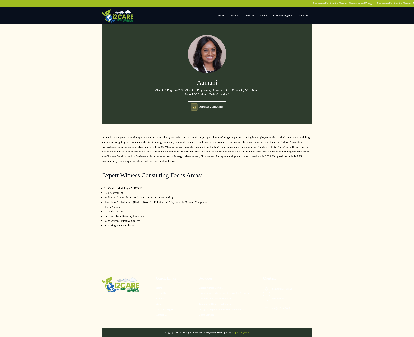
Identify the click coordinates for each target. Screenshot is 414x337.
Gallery (263, 15)
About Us (235, 15)
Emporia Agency (240, 332)
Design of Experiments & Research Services (221, 309)
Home (221, 15)
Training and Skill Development (215, 304)
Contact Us (303, 15)
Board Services (206, 314)
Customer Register (282, 15)
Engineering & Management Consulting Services (224, 293)
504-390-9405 (279, 298)
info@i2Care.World (281, 308)
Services (250, 15)
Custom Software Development (215, 298)
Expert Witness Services (211, 287)
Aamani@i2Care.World (211, 107)
